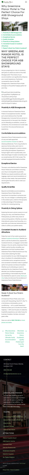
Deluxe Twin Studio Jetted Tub (13, 420)
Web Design (22, 463)
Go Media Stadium (9, 457)
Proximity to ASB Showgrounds (12, 32)
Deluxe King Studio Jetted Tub (13, 416)
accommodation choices (9, 141)
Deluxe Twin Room (9, 429)
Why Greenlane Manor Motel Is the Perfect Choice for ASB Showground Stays (13, 12)
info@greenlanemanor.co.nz (12, 374)
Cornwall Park (7, 444)
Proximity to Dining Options (11, 41)
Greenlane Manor (13, 393)
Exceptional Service (9, 37)
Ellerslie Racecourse (9, 447)
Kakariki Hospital (8, 454)
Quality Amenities (8, 39)
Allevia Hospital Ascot (10, 438)
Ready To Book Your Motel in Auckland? (15, 48)
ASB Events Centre (9, 441)
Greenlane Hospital (9, 451)
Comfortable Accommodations (12, 35)
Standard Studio (9, 426)
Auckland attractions (12, 238)
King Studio (7, 423)
